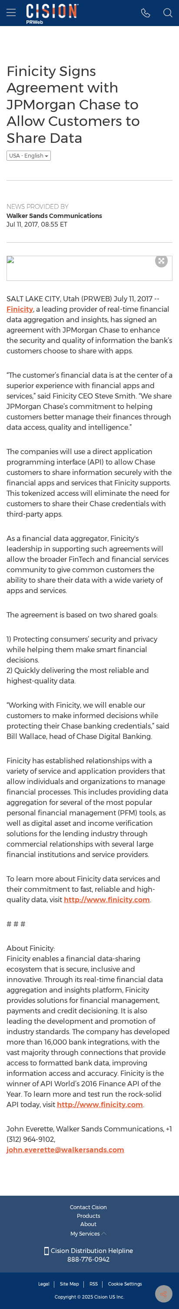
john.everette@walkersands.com (65, 1150)
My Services (85, 1233)
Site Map (69, 1284)
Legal (44, 1284)
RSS (94, 1284)
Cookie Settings (125, 1284)
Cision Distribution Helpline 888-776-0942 (91, 1255)
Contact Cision (88, 1207)
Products (88, 1216)
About (88, 1224)
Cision (101, 1297)
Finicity (20, 309)
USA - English (27, 155)
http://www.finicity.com (107, 900)
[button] (146, 13)
